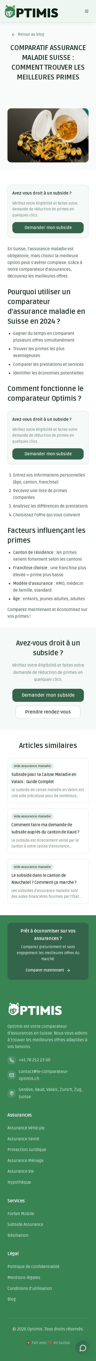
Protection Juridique (26, 1149)
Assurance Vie (20, 1171)
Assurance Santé (23, 1139)
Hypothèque (19, 1182)
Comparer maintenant (45, 970)
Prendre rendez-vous (48, 712)
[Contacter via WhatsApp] (82, 1347)
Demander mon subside (48, 227)
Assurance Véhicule (26, 1128)
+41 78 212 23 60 (34, 1060)
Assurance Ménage (25, 1160)
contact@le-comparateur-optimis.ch (43, 1075)
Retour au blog (31, 34)
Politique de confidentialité (33, 1266)
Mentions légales (23, 1277)
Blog (11, 1299)
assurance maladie (48, 248)
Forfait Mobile (20, 1213)
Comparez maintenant (29, 609)
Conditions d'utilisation (29, 1288)
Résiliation (17, 1235)
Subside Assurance (25, 1224)
